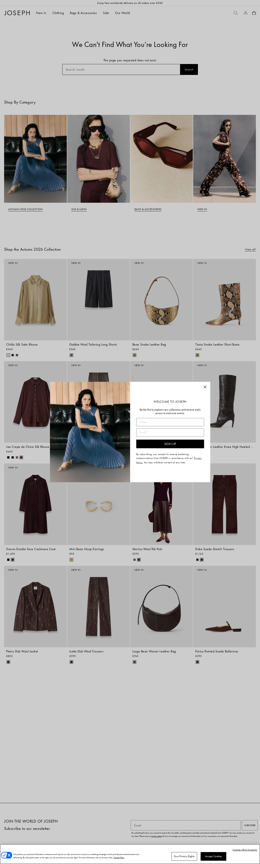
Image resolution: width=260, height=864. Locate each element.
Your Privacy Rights (184, 856)
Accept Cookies (213, 856)
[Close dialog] (205, 387)
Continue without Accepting (244, 849)
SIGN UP (170, 444)
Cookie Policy (119, 857)
